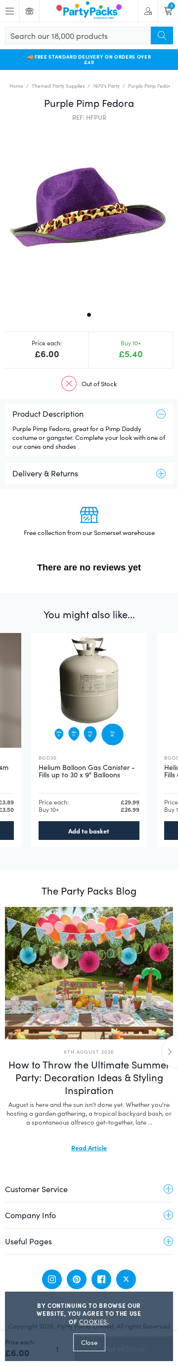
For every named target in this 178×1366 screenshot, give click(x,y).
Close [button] (89, 1342)
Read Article (89, 1147)
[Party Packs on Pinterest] (77, 1279)
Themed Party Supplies (58, 85)
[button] (89, 215)
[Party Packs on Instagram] (52, 1279)
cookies (93, 1322)
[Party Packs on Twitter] (126, 1279)
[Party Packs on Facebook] (101, 1279)
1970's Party (106, 85)
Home (16, 85)
